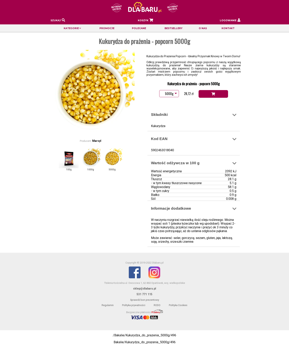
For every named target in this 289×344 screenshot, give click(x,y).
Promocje (106, 28)
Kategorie (71, 28)
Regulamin (108, 305)
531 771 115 (144, 294)
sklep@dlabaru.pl (144, 288)
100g (69, 169)
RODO (157, 305)
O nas (203, 28)
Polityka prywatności (133, 305)
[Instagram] (154, 277)
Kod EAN (159, 139)
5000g (112, 169)
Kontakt (228, 28)
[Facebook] (135, 277)
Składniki (159, 115)
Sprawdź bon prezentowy (144, 299)
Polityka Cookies (178, 305)
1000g (90, 169)
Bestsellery (173, 28)
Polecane (139, 28)
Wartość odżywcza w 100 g (175, 163)
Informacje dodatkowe (171, 208)
